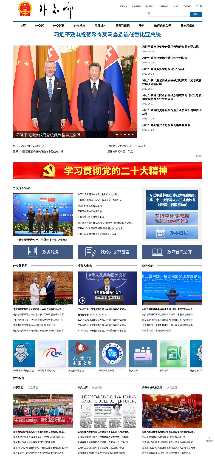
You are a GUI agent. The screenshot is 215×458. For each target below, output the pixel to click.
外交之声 (83, 387)
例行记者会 (83, 314)
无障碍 (186, 6)
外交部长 (59, 25)
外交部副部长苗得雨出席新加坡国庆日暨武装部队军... (39, 330)
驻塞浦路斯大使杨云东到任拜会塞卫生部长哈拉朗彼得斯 (40, 447)
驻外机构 (100, 25)
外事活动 (18, 387)
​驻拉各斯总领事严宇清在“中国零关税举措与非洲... (102, 453)
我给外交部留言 (115, 252)
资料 (142, 25)
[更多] (199, 156)
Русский (163, 6)
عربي (175, 6)
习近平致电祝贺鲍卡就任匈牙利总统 (107, 38)
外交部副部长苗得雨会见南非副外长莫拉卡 (34, 325)
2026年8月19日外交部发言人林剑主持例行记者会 (102, 325)
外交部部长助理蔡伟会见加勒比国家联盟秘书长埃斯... (39, 314)
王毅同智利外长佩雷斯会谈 (91, 217)
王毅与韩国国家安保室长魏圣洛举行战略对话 (38, 151)
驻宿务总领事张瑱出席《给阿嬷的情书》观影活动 (166, 453)
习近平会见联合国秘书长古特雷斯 (44, 135)
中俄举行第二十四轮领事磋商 (156, 330)
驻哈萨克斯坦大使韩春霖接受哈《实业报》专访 (101, 447)
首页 (23, 25)
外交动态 (79, 25)
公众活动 (33, 387)
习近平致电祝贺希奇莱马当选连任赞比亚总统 (170, 46)
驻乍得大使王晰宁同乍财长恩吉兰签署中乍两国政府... (39, 453)
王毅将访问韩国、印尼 (120, 151)
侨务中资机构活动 (152, 387)
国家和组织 (123, 25)
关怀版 (198, 6)
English (123, 6)
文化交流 (172, 387)
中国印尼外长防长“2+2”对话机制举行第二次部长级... (43, 239)
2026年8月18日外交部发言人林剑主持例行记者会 (102, 330)
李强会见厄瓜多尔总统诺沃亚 (29, 145)
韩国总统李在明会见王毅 (90, 205)
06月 (104, 315)
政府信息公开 (162, 25)
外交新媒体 (188, 25)
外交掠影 (97, 387)
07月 (98, 315)
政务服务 (50, 252)
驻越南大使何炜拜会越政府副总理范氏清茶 (34, 442)
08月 (92, 315)
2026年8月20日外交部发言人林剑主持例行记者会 (102, 320)
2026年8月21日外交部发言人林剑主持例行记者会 (102, 309)
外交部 (39, 25)
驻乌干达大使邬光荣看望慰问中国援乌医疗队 (164, 437)
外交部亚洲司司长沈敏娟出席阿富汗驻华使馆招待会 (167, 320)
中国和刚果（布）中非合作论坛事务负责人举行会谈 (38, 320)
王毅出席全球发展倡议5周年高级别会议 (97, 234)
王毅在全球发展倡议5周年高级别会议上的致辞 (100, 228)
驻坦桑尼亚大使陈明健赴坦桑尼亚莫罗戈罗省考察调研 (168, 447)
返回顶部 (209, 441)
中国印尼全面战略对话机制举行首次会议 (97, 194)
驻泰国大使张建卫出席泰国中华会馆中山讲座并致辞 (167, 442)
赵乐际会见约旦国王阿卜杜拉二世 (126, 145)
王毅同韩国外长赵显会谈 (90, 211)
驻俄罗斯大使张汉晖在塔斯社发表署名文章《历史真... (104, 442)
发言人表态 (85, 265)
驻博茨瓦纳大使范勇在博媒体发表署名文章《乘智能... (104, 437)
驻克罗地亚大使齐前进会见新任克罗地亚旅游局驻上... (39, 437)
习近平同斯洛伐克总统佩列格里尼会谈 (166, 125)
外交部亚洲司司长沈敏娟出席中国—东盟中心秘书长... (168, 314)
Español (150, 6)
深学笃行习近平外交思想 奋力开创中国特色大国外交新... (105, 222)
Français (136, 6)
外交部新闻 (20, 265)
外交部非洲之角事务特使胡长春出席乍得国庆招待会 (167, 325)
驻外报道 (18, 378)
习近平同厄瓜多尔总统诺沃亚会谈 (163, 69)
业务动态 (147, 265)
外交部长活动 (21, 188)
